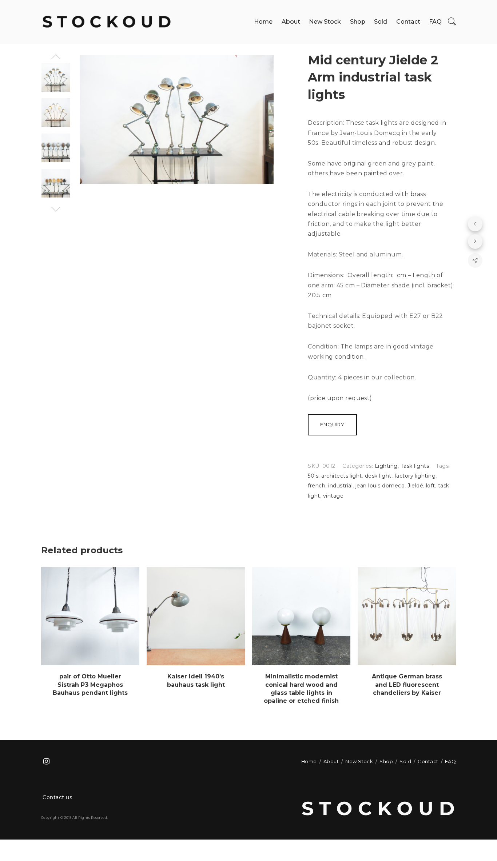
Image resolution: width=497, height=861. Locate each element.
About (291, 21)
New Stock (325, 21)
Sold (380, 21)
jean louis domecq (380, 485)
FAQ (435, 21)
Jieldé (415, 485)
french (316, 485)
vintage (333, 496)
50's (313, 476)
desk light (378, 476)
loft (430, 485)
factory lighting (415, 476)
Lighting (386, 466)
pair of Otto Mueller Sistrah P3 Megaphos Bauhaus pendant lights (90, 684)
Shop (357, 21)
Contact (408, 21)
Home (263, 21)
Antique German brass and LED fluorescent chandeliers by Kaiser (407, 684)
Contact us (57, 797)
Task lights (415, 466)
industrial (340, 485)
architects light (341, 476)
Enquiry (332, 424)
